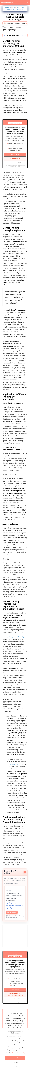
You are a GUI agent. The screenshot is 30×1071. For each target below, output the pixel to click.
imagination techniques (17, 637)
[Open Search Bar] (28, 2)
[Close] (28, 1030)
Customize (15, 1062)
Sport (13, 7)
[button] (15, 35)
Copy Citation (11, 912)
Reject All (15, 1067)
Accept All (15, 1058)
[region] (15, 1049)
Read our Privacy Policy (18, 1053)
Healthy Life (7, 7)
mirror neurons (12, 764)
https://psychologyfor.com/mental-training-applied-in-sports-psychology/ (15, 905)
